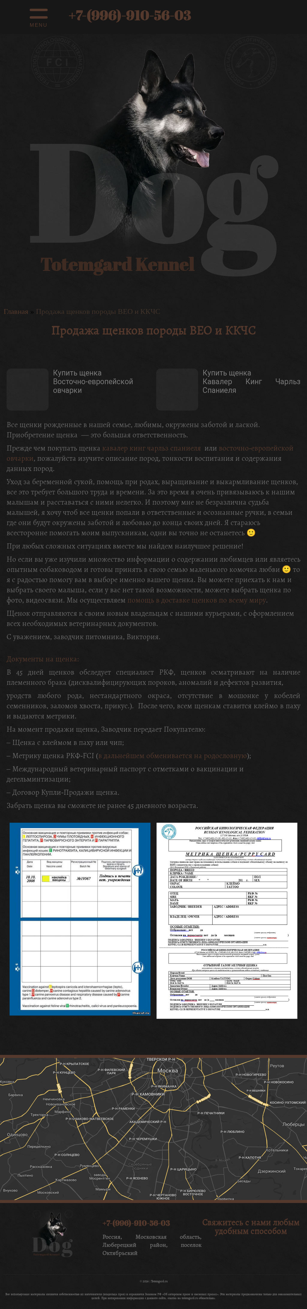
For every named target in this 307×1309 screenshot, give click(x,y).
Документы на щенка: (43, 659)
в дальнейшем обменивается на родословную (172, 756)
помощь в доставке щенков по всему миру (196, 600)
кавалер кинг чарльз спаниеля (151, 448)
